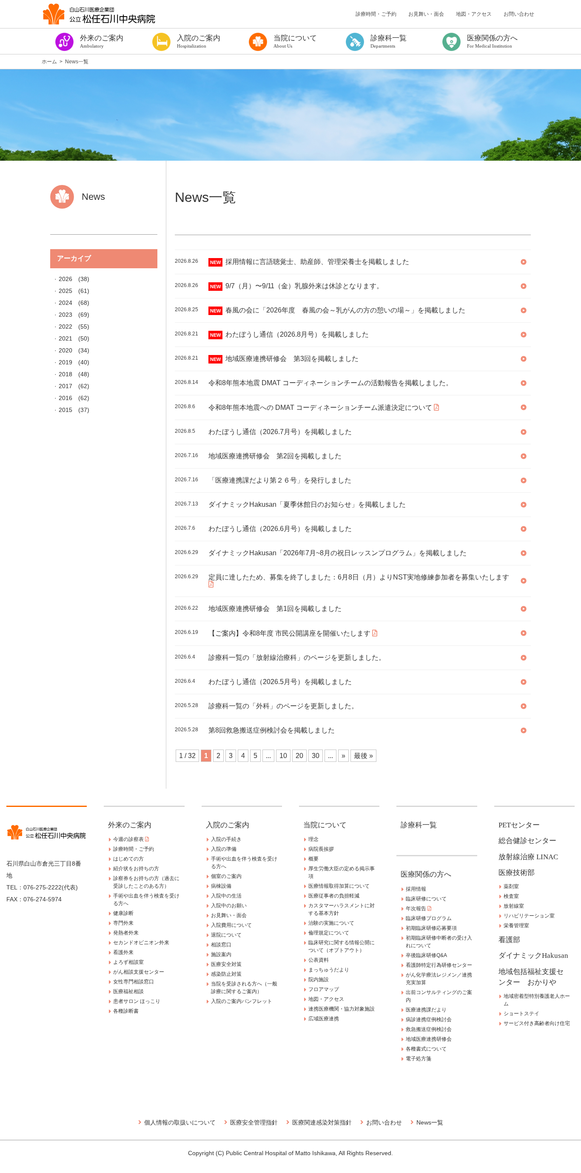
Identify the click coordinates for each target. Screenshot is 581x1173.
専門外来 (123, 923)
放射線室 (514, 906)
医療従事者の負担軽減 (333, 896)
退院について (226, 935)
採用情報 (416, 889)
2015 (65, 409)
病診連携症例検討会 (429, 1019)
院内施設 (318, 980)
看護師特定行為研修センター (439, 965)
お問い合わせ (519, 14)
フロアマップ (323, 989)
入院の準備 (223, 849)
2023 (65, 314)
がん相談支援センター (138, 972)
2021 (65, 338)
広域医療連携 (323, 1019)
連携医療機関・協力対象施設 (341, 1009)
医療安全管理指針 (254, 1122)
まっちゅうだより (328, 970)
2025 (65, 290)
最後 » (363, 755)
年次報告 (416, 909)
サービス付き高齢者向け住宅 (537, 1023)
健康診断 (123, 913)
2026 (65, 278)
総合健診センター (527, 841)
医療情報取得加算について (339, 886)
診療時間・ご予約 (376, 14)
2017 (65, 386)
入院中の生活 (226, 896)
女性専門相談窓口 (133, 982)
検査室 (511, 896)
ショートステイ (521, 1014)
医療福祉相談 (128, 991)
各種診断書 (126, 1011)
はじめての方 (128, 859)
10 (283, 755)
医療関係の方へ (426, 874)
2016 (65, 398)
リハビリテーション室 (529, 916)
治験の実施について (331, 923)
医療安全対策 (226, 964)
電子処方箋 (418, 1059)
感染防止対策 (226, 974)
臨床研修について (426, 899)
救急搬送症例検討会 (429, 1029)
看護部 (509, 940)
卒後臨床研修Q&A (426, 955)
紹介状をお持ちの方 (136, 869)
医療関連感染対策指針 (322, 1122)
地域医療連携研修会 (429, 1039)
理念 (313, 839)
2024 (65, 302)
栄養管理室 (516, 926)
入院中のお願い (229, 906)
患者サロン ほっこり (136, 1001)
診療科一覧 (419, 825)
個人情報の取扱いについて (180, 1122)
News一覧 (429, 1122)
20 (299, 755)
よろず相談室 (128, 962)
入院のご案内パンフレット (241, 1001)
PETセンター (519, 825)
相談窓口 (221, 945)
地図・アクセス (474, 14)
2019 (65, 362)
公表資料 (318, 960)
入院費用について (231, 925)
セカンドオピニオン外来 (141, 943)
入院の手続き (226, 839)
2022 (65, 326)
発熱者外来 (126, 933)
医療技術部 (516, 873)
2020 (65, 350)
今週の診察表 (129, 839)
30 (315, 755)
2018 (65, 374)
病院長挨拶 (321, 849)
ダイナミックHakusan (533, 955)
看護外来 (123, 952)
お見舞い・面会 (426, 14)
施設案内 (221, 954)
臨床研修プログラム (429, 918)
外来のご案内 (129, 825)
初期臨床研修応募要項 (431, 928)
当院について (325, 825)
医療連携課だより (426, 1010)
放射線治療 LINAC (528, 857)
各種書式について (426, 1049)
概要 (313, 859)
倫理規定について (328, 933)
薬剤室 (511, 886)
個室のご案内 (226, 876)
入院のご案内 (227, 825)
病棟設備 (221, 886)
